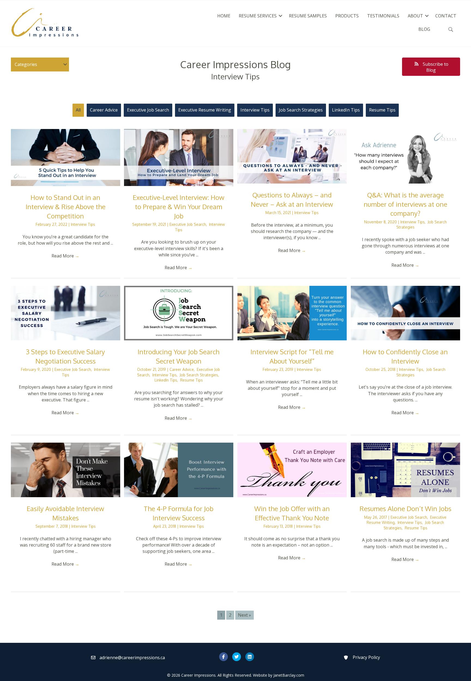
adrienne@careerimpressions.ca (132, 658)
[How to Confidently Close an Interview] (405, 313)
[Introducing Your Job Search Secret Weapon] (178, 313)
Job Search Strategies (301, 110)
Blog (424, 29)
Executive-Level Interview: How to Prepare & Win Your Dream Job (178, 206)
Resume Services (258, 16)
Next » (244, 615)
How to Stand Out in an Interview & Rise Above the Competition (65, 206)
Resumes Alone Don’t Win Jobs (405, 508)
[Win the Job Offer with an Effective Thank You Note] (292, 469)
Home (223, 16)
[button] (280, 16)
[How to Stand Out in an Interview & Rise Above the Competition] (65, 157)
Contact (445, 16)
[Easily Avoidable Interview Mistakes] (65, 469)
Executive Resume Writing (204, 110)
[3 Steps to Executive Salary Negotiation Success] (65, 313)
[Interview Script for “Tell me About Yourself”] (292, 313)
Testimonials (383, 16)
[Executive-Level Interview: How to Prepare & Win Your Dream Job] (178, 157)
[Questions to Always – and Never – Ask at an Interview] (292, 156)
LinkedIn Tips (346, 110)
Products (347, 16)
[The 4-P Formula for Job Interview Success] (178, 469)
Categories (26, 64)
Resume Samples (308, 16)
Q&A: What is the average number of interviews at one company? (405, 204)
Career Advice (104, 110)
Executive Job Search (148, 110)
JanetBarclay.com (288, 675)
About (415, 16)
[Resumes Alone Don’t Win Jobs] (405, 469)
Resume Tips (382, 110)
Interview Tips (255, 110)
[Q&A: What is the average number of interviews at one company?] (405, 156)
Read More (65, 256)
